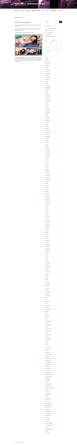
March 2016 (47, 214)
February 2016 (47, 216)
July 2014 (46, 254)
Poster (46, 401)
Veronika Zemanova (48, 429)
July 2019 (46, 140)
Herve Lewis (47, 352)
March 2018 (47, 167)
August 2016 (47, 205)
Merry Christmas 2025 (49, 32)
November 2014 (47, 246)
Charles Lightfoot (48, 321)
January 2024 (47, 85)
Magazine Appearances (36, 10)
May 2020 (46, 124)
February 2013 (47, 283)
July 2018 (46, 159)
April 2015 (47, 236)
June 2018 (47, 161)
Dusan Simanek (47, 334)
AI (45, 299)
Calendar (46, 315)
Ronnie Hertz (47, 407)
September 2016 (48, 203)
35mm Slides (47, 291)
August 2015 (47, 228)
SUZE (46, 417)
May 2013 (46, 277)
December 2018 (47, 153)
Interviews (47, 356)
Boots (46, 313)
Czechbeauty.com (48, 325)
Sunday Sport (47, 415)
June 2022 (47, 104)
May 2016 (46, 210)
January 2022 (47, 110)
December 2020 (47, 118)
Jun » (59, 52)
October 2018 (47, 155)
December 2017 (47, 173)
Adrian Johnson (47, 295)
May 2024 (46, 81)
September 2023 (48, 89)
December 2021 (47, 112)
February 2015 (47, 240)
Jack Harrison (47, 360)
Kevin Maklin (47, 372)
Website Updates (54, 10)
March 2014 (47, 261)
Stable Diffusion (47, 411)
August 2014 (47, 252)
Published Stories (48, 403)
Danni (46, 327)
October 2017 (47, 177)
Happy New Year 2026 (49, 30)
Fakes (46, 342)
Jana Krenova (47, 364)
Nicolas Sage (47, 380)
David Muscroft (47, 331)
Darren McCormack (48, 329)
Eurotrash (46, 340)
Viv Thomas (47, 433)
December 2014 (47, 244)
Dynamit (46, 336)
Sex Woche (47, 409)
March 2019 (47, 148)
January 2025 (47, 71)
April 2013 (47, 279)
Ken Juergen (47, 370)
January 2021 (47, 116)
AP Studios (47, 301)
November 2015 (47, 222)
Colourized (47, 323)
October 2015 (47, 224)
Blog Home (17, 10)
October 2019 (47, 134)
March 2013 (47, 281)
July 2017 (46, 183)
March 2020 (47, 128)
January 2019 (47, 151)
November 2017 (47, 175)
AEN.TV (46, 297)
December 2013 (47, 265)
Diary (46, 332)
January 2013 (47, 285)
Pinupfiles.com (47, 399)
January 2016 (47, 218)
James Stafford (47, 362)
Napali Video (47, 378)
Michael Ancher (47, 376)
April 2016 (47, 212)
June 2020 (47, 122)
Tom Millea (47, 421)
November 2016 (47, 199)
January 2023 (47, 95)
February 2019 (47, 150)
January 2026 (47, 61)
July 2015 (46, 230)
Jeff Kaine (46, 366)
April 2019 (47, 146)
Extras (48, 10)
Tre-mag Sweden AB (48, 425)
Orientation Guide (48, 384)
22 (51, 48)
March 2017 (47, 191)
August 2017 (47, 181)
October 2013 (47, 269)
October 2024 (47, 75)
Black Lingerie (47, 309)
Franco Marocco (48, 348)
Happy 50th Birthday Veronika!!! (50, 36)
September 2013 (48, 271)
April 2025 (47, 67)
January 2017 (47, 195)
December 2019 (47, 132)
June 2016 (47, 208)
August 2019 (47, 138)
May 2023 (46, 91)
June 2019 (47, 142)
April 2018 (47, 165)
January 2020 (47, 130)
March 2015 (47, 238)
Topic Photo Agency (48, 423)
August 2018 (47, 157)
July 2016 (46, 206)
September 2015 (48, 226)
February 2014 (47, 263)
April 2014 (47, 260)
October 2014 (47, 248)
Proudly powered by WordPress (20, 442)
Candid (46, 317)
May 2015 (46, 234)
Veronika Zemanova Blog (30, 3)
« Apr (48, 52)
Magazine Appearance (49, 374)
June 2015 (47, 232)
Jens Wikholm (47, 368)
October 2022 (47, 99)
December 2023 (47, 87)
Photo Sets (23, 10)
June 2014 (47, 256)
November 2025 (47, 65)
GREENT (46, 350)
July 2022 (46, 102)
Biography (47, 307)
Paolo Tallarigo (47, 385)
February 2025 (47, 69)
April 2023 (47, 93)
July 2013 (46, 275)
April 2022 (47, 106)
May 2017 (46, 187)
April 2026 (47, 59)
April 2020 (47, 126)
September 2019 (48, 136)
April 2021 (47, 114)
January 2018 (47, 171)
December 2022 (47, 97)
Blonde (46, 311)
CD (45, 319)
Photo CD (46, 395)
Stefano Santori (47, 413)
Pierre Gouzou (47, 397)
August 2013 (47, 273)
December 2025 (47, 63)
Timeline (28, 10)
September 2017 (48, 179)
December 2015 (47, 220)
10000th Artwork (48, 34)
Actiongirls (47, 293)
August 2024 (47, 79)
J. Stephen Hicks (48, 358)
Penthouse (47, 389)
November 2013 (47, 267)
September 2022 (48, 100)
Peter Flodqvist (47, 393)
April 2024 (47, 83)
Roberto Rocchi (47, 405)
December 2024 (47, 73)
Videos (43, 10)
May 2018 (46, 163)
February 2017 (47, 193)
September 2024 (48, 77)
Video (46, 431)
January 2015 (47, 242)
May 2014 (46, 258)
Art (45, 303)
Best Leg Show (47, 305)
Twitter (46, 427)
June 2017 (47, 185)
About (60, 10)
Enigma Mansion (48, 338)
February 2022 (47, 108)
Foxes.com (47, 346)
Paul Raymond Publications (49, 387)
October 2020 (47, 120)
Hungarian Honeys (48, 354)
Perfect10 (46, 391)
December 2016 (47, 197)
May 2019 (46, 144)
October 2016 (47, 201)
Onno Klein (47, 382)
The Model (47, 419)
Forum (46, 344)
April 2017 (47, 189)
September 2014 (48, 250)
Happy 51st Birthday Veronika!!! (50, 28)
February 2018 (47, 169)
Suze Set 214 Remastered (22, 22)
